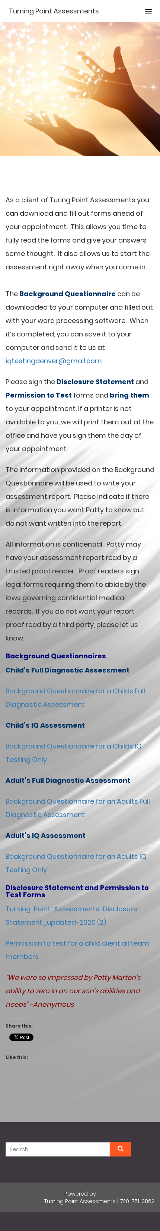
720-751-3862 (137, 1201)
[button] (148, 11)
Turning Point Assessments (54, 11)
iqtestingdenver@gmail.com (54, 360)
